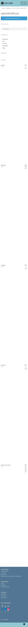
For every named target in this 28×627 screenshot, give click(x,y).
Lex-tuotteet (4, 43)
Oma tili (4, 625)
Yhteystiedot (3, 594)
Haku (14, 625)
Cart (21, 624)
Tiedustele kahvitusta (5, 586)
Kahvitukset (3, 585)
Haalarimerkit (5, 39)
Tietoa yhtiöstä (4, 597)
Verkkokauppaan (4, 571)
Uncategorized (5, 45)
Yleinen (3, 47)
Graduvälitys (3, 595)
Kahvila (2, 583)
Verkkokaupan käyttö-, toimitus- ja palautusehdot (11, 576)
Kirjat (3, 41)
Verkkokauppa (8, 8)
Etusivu (3, 8)
